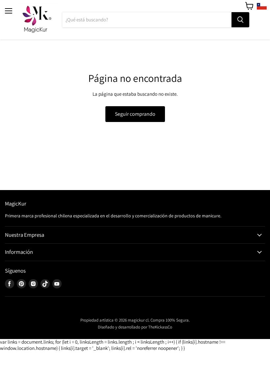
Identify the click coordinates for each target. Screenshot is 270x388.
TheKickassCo (160, 327)
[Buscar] (240, 19)
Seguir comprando (135, 113)
